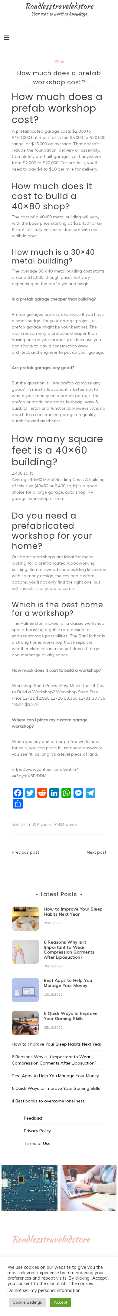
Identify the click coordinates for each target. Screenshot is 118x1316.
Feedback (33, 1118)
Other (59, 61)
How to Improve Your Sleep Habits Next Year (73, 911)
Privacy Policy (37, 1130)
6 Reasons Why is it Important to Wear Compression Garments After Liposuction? (69, 949)
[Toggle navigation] (6, 37)
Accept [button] (60, 1302)
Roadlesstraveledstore (59, 6)
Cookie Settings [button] (27, 1302)
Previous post (25, 852)
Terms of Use (37, 1143)
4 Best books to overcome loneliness (48, 1101)
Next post (96, 852)
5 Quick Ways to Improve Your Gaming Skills (71, 1016)
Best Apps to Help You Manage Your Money (68, 983)
